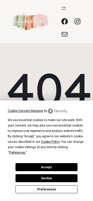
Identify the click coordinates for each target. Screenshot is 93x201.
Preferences (46, 189)
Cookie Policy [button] (50, 142)
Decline (46, 178)
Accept (46, 167)
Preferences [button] (17, 152)
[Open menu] (64, 8)
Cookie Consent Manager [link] (25, 111)
